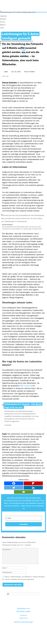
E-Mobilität (7, 425)
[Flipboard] (33, 483)
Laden (6, 72)
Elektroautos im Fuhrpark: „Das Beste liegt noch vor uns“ (23, 406)
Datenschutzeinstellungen (23, 622)
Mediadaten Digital (23, 611)
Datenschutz (23, 618)
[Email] (23, 492)
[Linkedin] (33, 488)
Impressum (23, 615)
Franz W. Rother (29, 72)
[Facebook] (13, 483)
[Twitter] (13, 488)
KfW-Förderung (26, 385)
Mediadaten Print (23, 608)
